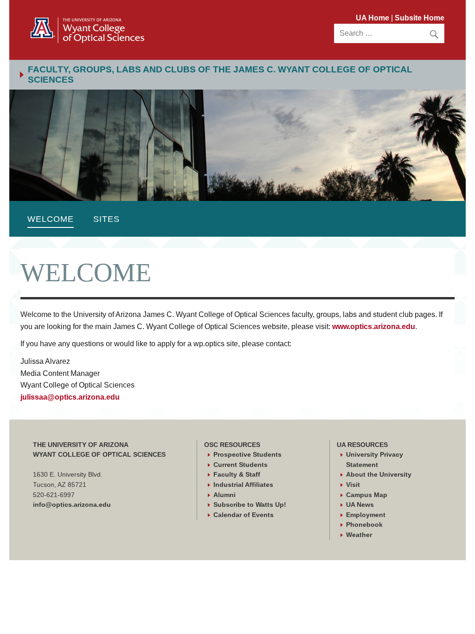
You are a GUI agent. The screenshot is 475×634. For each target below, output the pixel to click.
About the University (378, 474)
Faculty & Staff (236, 474)
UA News (360, 504)
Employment (365, 514)
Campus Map (366, 494)
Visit (353, 484)
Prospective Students (247, 454)
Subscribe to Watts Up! (249, 504)
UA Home (373, 18)
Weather (359, 534)
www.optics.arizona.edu (373, 326)
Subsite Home (419, 18)
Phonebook (364, 524)
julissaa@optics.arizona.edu (70, 397)
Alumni (224, 494)
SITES (106, 219)
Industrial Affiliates (243, 484)
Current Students (240, 464)
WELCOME (50, 219)
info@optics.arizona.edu (72, 504)
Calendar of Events (243, 514)
